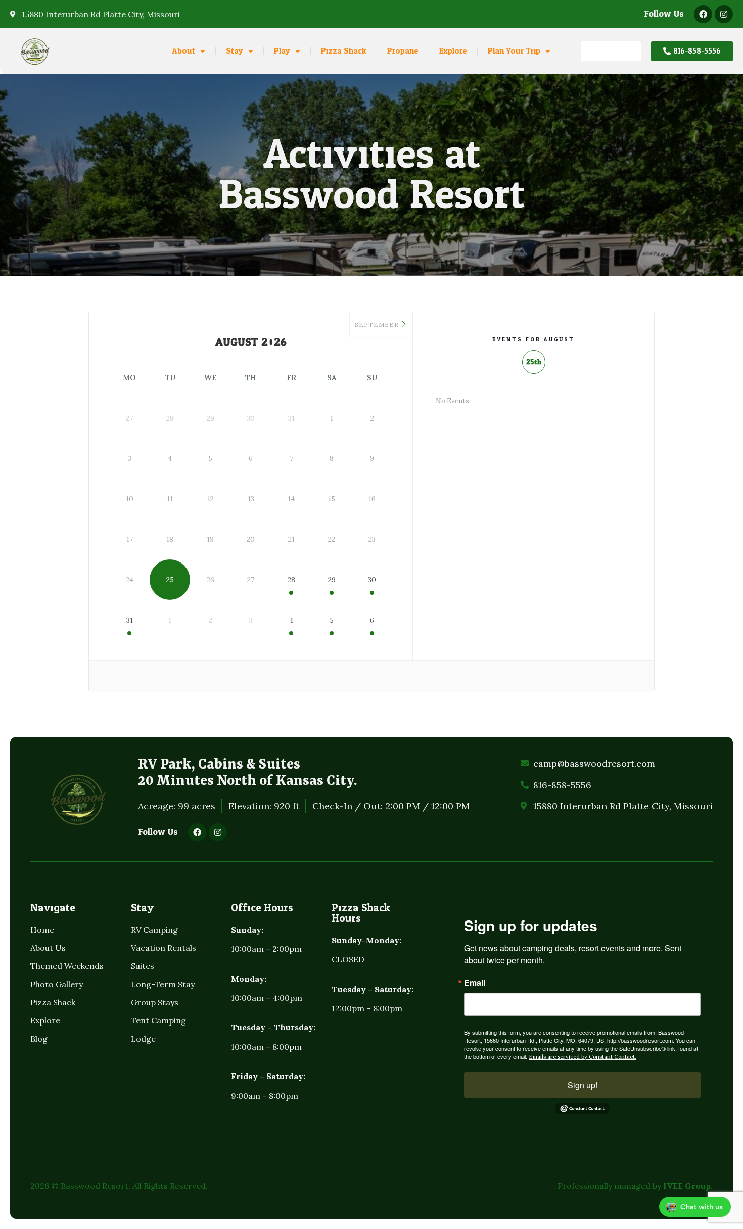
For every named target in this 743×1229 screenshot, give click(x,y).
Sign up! (582, 1085)
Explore (453, 50)
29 (332, 579)
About (183, 50)
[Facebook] (703, 14)
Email (474, 983)
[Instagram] (724, 14)
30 (372, 579)
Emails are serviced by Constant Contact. (582, 1056)
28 (291, 579)
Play (282, 50)
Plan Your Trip (514, 50)
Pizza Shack (343, 50)
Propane (403, 50)
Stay (234, 50)
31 (129, 620)
